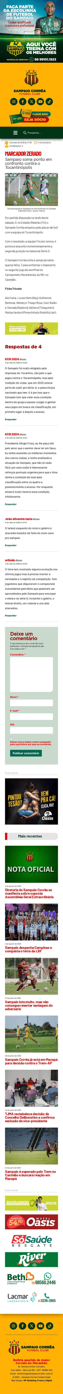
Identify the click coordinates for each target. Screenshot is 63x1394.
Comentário (18, 654)
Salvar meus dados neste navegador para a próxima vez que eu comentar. (31, 743)
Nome (14, 697)
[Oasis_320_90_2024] (31, 1231)
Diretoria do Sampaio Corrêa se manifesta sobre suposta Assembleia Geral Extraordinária (29, 893)
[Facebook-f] (22, 101)
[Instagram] (13, 101)
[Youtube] (40, 101)
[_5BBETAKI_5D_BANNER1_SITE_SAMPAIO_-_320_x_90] (31, 1212)
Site (12, 724)
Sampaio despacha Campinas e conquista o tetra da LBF (28, 949)
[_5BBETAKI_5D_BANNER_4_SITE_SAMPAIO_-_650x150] (31, 336)
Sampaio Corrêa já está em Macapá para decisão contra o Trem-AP (31, 1061)
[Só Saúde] (31, 1249)
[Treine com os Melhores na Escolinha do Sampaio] (31, 62)
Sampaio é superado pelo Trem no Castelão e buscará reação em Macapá (30, 1175)
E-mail (14, 711)
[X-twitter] (31, 101)
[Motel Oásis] (31, 823)
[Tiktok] (49, 101)
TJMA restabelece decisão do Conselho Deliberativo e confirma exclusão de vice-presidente (29, 1117)
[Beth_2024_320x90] (31, 1287)
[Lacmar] (31, 1306)
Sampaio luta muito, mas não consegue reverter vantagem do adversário (29, 1005)
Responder (10, 419)
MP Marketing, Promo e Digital (38, 1380)
